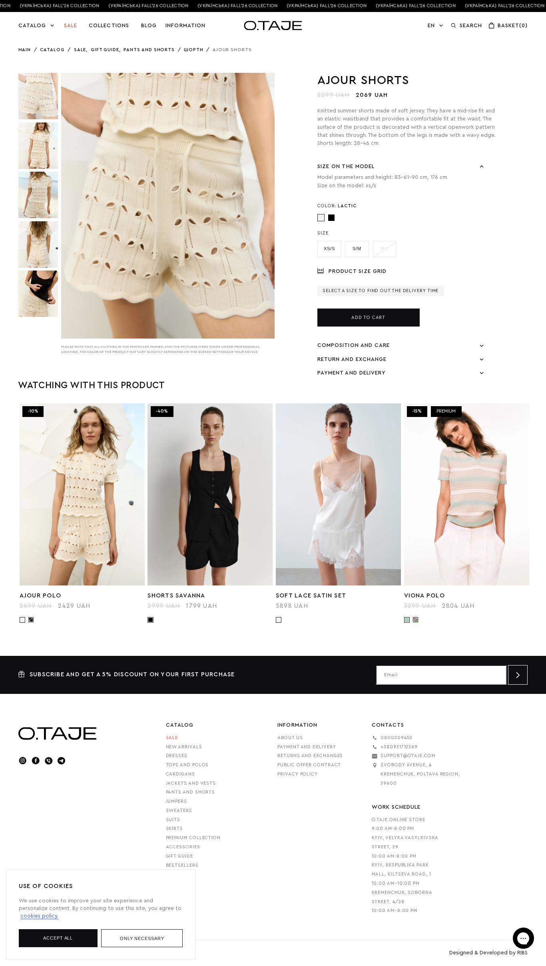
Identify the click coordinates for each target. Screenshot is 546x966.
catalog (52, 50)
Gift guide (105, 50)
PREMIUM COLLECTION (193, 838)
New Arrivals (184, 747)
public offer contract (309, 765)
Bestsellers (182, 865)
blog (149, 25)
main (24, 50)
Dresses (176, 756)
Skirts (174, 828)
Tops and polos (187, 765)
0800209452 (396, 738)
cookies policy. (39, 916)
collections (109, 25)
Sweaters (179, 810)
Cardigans (180, 774)
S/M (357, 248)
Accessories (183, 847)
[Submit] (518, 675)
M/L (385, 248)
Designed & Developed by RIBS (488, 953)
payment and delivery (306, 747)
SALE (70, 25)
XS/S (329, 248)
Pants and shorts (149, 50)
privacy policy (297, 774)
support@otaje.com (408, 756)
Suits (173, 820)
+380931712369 (399, 747)
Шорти (193, 50)
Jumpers (176, 801)
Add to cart (368, 317)
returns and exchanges (310, 756)
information (185, 25)
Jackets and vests (191, 783)
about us (290, 738)
